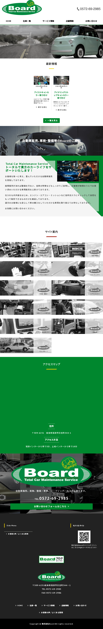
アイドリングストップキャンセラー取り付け (61, 95)
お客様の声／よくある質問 (18, 534)
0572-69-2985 (53, 498)
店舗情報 (70, 21)
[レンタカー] (26, 351)
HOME (8, 21)
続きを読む (42, 107)
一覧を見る (52, 120)
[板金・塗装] (26, 293)
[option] (51, 41)
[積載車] (77, 332)
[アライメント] (77, 293)
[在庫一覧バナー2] (26, 255)
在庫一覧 (27, 21)
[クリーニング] (77, 313)
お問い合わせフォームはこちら (50, 506)
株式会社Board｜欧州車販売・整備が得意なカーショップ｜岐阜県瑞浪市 (22, 7)
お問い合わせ (91, 21)
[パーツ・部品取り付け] (26, 332)
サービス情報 (48, 21)
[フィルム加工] (26, 274)
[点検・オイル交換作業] (26, 313)
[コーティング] (77, 274)
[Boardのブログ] (51, 559)
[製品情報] (77, 255)
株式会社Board (48, 624)
